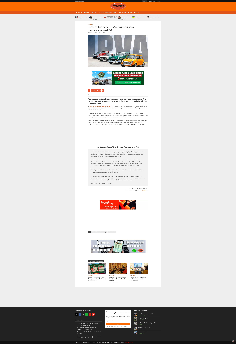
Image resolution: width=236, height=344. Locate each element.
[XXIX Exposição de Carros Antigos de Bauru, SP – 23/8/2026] (133, 17)
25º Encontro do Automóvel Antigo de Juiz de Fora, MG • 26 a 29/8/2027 (83, 17)
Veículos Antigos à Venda (82, 12)
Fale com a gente (152, 1)
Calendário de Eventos (105, 12)
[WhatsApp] (86, 314)
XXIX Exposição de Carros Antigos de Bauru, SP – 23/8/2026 (140, 17)
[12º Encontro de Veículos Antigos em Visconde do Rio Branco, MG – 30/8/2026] (119, 17)
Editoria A (100, 32)
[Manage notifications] (233, 341)
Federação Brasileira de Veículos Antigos (99, 106)
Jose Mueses (145, 190)
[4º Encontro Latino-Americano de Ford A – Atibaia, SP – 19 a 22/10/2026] (90, 17)
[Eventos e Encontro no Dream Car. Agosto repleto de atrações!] (97, 268)
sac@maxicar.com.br (129, 342)
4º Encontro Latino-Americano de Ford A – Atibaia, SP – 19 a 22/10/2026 (97, 17)
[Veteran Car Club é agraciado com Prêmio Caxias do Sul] (139, 268)
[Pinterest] (90, 314)
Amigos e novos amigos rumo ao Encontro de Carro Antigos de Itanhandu (117, 278)
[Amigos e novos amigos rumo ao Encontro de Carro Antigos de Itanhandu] (118, 268)
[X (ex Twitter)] (83, 314)
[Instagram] (76, 314)
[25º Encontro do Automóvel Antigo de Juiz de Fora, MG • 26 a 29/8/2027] (76, 17)
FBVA (93, 232)
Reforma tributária (112, 232)
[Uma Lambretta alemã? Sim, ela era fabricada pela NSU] (105, 16)
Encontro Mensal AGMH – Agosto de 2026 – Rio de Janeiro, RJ (154, 17)
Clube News (90, 24)
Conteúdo (93, 12)
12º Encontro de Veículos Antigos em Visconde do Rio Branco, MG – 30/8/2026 (125, 17)
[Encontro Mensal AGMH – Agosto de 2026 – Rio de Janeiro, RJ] (148, 17)
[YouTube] (93, 314)
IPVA (97, 232)
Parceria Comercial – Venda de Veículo (129, 12)
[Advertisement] (118, 137)
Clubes (115, 12)
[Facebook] (80, 314)
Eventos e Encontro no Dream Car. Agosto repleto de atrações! (97, 277)
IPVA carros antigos (103, 232)
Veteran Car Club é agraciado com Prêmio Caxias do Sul (138, 277)
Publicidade (158, 1)
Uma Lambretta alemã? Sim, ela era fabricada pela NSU (112, 17)
